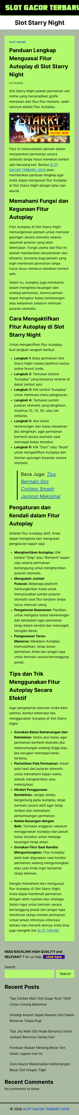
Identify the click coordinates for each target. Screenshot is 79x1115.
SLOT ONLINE (17, 42)
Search (10, 967)
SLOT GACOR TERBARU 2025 (46, 1109)
